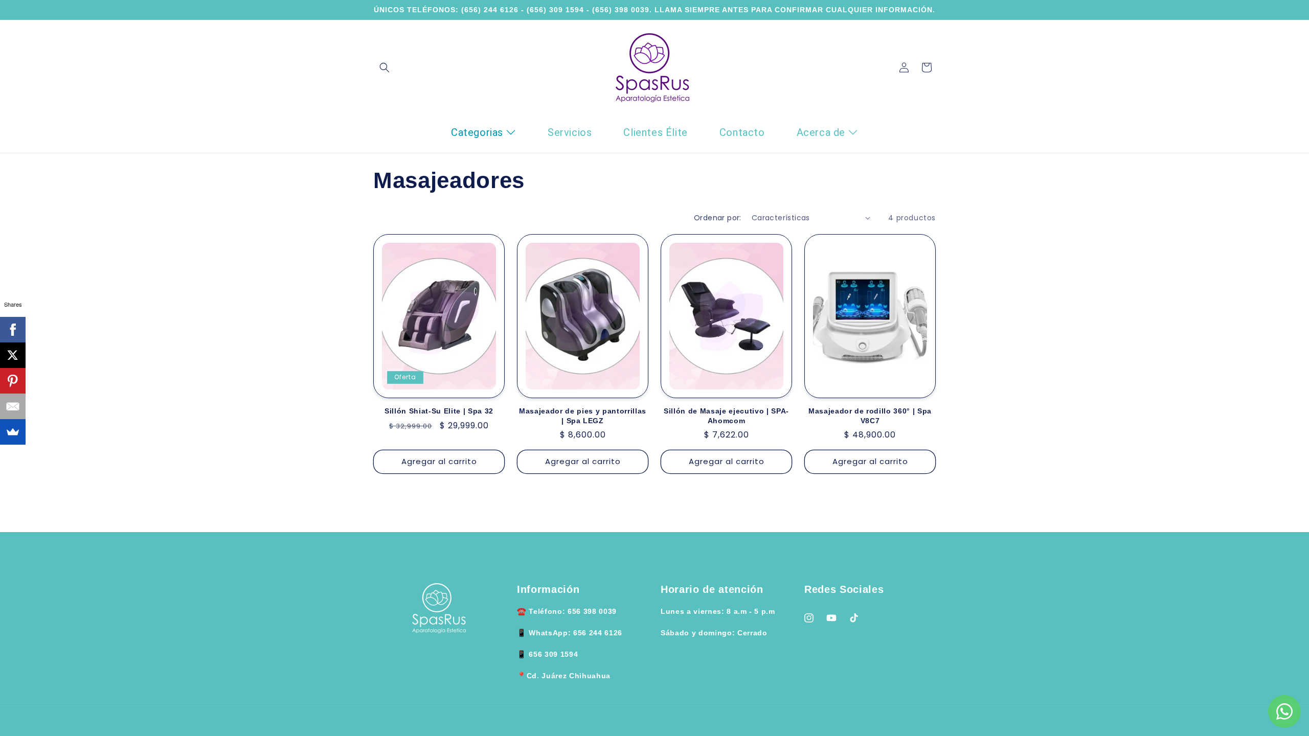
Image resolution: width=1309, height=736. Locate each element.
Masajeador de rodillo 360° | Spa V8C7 (870, 415)
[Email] (13, 406)
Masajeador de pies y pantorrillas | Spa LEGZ (582, 415)
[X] (13, 355)
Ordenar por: (717, 218)
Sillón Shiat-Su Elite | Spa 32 (439, 411)
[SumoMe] (13, 432)
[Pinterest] (13, 381)
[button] (384, 67)
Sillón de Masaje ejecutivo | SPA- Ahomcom (726, 415)
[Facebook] (13, 329)
